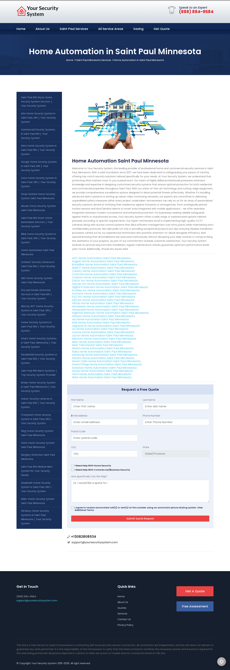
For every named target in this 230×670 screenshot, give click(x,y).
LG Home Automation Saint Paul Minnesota (100, 329)
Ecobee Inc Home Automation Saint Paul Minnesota (106, 290)
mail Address (79, 415)
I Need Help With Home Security (93, 465)
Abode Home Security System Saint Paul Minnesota (38, 208)
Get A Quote (195, 591)
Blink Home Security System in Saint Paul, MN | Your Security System (38, 238)
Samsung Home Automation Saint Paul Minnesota (104, 355)
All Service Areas (110, 29)
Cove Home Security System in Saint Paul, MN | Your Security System (39, 182)
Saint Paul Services (74, 29)
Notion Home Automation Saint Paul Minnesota (103, 348)
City (73, 447)
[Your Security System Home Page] (38, 11)
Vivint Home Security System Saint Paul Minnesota (38, 445)
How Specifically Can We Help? (89, 476)
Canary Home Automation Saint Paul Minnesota (103, 271)
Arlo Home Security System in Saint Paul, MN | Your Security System (38, 117)
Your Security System (44, 663)
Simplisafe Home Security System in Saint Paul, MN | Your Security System (36, 487)
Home (21, 29)
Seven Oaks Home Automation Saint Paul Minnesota (106, 361)
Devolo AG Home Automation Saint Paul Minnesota (105, 284)
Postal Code (78, 431)
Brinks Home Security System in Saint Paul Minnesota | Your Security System (38, 386)
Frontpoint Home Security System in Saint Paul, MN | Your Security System (36, 419)
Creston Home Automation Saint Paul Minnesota (104, 277)
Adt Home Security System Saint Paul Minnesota (36, 280)
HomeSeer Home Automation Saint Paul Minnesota (105, 306)
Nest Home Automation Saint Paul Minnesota (101, 342)
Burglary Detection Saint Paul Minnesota (38, 456)
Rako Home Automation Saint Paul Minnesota (102, 352)
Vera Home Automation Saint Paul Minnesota (101, 374)
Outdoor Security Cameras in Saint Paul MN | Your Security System (38, 266)
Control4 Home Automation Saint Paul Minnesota (104, 274)
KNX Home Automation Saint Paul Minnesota (101, 323)
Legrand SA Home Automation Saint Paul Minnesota (106, 326)
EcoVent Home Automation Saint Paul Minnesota (104, 293)
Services (122, 613)
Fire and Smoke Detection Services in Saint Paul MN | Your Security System (36, 294)
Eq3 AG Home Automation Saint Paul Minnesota (103, 300)
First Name (77, 400)
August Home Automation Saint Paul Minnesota (103, 261)
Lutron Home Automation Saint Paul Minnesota (102, 335)
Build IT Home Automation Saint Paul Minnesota (103, 268)
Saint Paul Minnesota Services (93, 60)
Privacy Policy (125, 625)
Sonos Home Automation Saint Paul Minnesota (102, 371)
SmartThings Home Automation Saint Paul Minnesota (107, 364)
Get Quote (162, 29)
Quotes (122, 608)
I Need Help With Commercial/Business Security (102, 470)
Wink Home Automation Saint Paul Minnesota (101, 377)
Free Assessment (195, 606)
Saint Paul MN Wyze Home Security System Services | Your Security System (36, 101)
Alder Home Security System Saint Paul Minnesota (37, 501)
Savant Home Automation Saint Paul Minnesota (103, 358)
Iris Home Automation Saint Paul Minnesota (100, 319)
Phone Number (151, 415)
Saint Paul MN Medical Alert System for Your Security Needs (37, 471)
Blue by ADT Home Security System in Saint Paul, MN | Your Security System (37, 310)
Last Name (149, 400)
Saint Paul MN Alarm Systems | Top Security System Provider (39, 372)
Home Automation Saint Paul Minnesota (37, 252)
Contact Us (124, 619)
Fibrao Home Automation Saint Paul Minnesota (102, 303)
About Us (43, 29)
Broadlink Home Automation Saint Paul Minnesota (104, 264)
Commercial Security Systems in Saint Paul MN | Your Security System (38, 134)
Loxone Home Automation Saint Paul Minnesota (103, 332)
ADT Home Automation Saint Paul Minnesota (101, 258)
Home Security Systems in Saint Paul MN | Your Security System (38, 326)
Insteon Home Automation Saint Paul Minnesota (103, 316)
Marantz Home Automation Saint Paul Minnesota (104, 339)
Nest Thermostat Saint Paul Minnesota (97, 345)
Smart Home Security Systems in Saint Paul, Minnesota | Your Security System (39, 342)
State (146, 447)
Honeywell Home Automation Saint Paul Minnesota (105, 310)
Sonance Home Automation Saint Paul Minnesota (104, 368)
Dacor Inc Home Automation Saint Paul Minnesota (105, 281)
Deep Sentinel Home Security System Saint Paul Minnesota (38, 196)
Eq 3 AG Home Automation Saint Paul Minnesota (103, 297)
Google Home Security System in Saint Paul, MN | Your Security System (39, 166)
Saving (138, 29)
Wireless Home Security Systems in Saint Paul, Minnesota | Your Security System (36, 517)
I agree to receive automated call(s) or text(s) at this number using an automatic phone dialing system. (139, 508)
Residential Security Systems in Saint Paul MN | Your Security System (39, 358)
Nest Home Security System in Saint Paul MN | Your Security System (39, 150)
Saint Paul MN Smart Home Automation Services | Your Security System (37, 222)
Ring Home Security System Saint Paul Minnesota (37, 433)
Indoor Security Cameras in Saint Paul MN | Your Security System (38, 403)
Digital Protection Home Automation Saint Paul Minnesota (110, 287)
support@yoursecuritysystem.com (95, 542)
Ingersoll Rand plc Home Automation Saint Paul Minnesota (110, 313)
